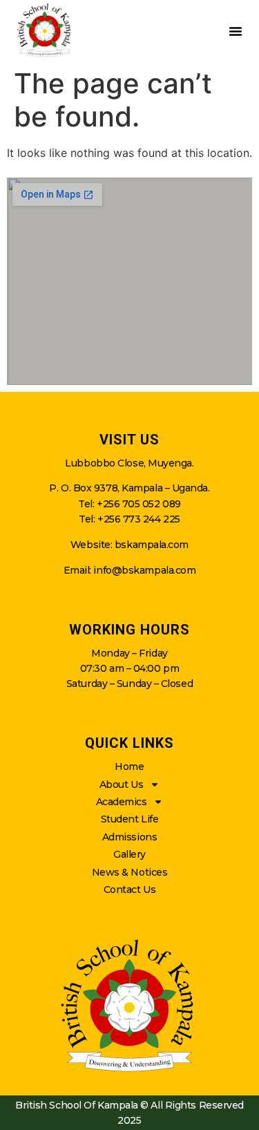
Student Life (130, 819)
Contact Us (130, 889)
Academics (121, 801)
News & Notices (130, 872)
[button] (235, 31)
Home (129, 766)
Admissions (129, 837)
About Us (121, 784)
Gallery (129, 854)
